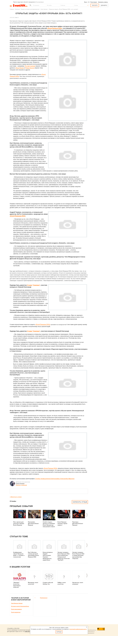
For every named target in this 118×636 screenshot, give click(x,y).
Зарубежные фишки (16, 603)
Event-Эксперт (44, 9)
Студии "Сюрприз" (33, 285)
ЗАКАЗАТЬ (95, 5)
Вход (85, 2)
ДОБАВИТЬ (104, 5)
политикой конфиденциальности (78, 629)
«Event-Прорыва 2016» (17, 216)
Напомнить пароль (103, 2)
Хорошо (59, 632)
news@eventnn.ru (92, 630)
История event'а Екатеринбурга (20, 606)
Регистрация (93, 2)
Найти (30, 5)
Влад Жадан (20, 68)
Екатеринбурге (40, 2)
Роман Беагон (29, 68)
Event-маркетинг (15, 612)
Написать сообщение (21, 485)
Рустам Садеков (30, 66)
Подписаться (43, 597)
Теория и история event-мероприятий (30, 9)
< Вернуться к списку (16, 496)
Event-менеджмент (16, 609)
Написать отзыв (80, 502)
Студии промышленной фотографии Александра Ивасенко (54, 478)
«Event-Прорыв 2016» (54, 28)
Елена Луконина (20, 483)
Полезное (17, 9)
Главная (12, 9)
